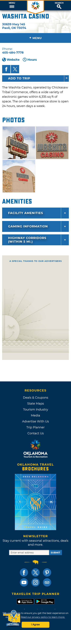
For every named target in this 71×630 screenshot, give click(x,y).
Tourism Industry (35, 409)
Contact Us (35, 433)
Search (59, 3)
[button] (12, 5)
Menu (12, 3)
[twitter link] (35, 572)
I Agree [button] (35, 624)
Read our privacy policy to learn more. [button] (43, 617)
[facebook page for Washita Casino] (6, 69)
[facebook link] (24, 572)
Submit (55, 552)
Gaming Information (28, 226)
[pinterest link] (47, 572)
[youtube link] (24, 582)
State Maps (35, 403)
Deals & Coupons (35, 397)
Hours (32, 60)
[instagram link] (35, 582)
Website (13, 60)
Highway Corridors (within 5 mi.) (27, 239)
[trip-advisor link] (47, 582)
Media (35, 415)
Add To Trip (19, 78)
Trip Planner (35, 427)
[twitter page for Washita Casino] (15, 69)
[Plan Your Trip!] (11, 618)
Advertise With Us (35, 421)
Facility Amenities (25, 213)
